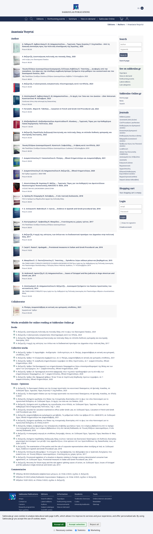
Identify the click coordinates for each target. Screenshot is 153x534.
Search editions (46, 499)
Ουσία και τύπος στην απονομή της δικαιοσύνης (39, 101)
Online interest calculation (102, 499)
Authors (121, 24)
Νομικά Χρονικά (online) (128, 177)
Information (62, 494)
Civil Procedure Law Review (129, 123)
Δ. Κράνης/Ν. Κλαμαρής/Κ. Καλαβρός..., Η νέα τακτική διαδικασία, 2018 (52, 196)
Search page (124, 61)
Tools (95, 494)
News (122, 101)
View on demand (126, 76)
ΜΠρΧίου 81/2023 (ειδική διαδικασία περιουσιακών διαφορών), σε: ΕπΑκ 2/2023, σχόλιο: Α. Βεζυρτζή (56, 477)
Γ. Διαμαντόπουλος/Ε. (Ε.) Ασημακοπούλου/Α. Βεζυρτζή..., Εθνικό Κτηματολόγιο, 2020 (58, 171)
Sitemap (96, 504)
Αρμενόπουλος (125, 169)
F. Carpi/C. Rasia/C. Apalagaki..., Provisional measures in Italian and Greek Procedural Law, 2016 (62, 247)
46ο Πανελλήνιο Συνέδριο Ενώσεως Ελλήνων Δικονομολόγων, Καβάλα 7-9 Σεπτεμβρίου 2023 (55, 76)
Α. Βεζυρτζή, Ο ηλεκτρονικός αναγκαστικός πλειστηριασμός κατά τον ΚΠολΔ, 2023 (57, 84)
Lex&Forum (124, 149)
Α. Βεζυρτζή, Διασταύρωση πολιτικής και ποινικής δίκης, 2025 (49, 56)
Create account (126, 227)
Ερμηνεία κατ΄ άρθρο (29, 310)
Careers (22, 504)
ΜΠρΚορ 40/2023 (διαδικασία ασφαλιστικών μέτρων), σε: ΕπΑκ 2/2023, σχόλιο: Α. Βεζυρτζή (52, 474)
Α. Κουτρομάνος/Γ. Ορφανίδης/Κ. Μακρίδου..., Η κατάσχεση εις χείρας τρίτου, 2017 (57, 222)
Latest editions (125, 82)
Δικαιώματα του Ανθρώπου (130, 157)
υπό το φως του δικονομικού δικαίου (35, 59)
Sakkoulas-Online (107, 19)
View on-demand (88, 19)
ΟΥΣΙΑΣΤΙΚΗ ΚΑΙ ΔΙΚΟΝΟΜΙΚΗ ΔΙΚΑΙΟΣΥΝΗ (38, 189)
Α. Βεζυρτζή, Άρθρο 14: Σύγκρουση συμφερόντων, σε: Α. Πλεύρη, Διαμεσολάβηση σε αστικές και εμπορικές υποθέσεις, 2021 (65, 358)
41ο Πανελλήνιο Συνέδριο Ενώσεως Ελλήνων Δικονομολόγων (44, 225)
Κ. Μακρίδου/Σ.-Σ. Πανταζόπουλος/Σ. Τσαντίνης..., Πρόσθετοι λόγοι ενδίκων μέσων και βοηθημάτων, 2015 (67, 260)
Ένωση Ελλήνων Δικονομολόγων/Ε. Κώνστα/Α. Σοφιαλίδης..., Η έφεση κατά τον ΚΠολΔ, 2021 (61, 145)
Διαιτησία (123, 160)
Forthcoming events (56, 19)
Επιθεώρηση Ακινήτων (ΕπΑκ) (130, 136)
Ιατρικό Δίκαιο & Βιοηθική (129, 180)
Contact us (23, 501)
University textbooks (82, 504)
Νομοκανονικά (125, 166)
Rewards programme (27, 507)
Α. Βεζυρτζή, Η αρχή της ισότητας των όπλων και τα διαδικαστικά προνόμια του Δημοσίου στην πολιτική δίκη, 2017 (62, 343)
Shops (21, 499)
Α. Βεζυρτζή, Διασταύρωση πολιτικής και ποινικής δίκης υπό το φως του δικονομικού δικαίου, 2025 (56, 332)
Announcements (63, 504)
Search (122, 104)
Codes (77, 501)
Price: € (27, 49)
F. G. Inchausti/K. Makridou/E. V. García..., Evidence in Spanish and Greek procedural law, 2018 (61, 209)
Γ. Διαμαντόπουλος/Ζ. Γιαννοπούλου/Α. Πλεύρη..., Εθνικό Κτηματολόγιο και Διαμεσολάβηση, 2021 (64, 158)
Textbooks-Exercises (82, 499)
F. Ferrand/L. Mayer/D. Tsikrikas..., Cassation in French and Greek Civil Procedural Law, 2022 (60, 109)
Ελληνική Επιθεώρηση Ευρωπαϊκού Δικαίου (128, 172)
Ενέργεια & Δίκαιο (126, 163)
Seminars (73, 19)
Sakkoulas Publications (28, 494)
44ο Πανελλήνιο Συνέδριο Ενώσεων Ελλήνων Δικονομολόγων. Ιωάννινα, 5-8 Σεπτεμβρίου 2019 (55, 148)
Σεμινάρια (123, 73)
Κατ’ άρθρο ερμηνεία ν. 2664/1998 (34, 174)
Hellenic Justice (125, 117)
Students (78, 494)
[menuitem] (26, 19)
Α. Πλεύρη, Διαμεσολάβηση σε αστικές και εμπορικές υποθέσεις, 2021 (51, 307)
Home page (124, 98)
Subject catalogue (47, 507)
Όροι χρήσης (24, 510)
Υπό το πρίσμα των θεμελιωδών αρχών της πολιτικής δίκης (43, 199)
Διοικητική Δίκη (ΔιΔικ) (128, 120)
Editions (40, 19)
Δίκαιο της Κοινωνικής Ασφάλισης (128, 153)
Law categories (125, 85)
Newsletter (97, 501)
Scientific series (46, 510)
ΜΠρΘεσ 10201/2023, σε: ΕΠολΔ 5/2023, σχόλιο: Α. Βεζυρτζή (40, 480)
